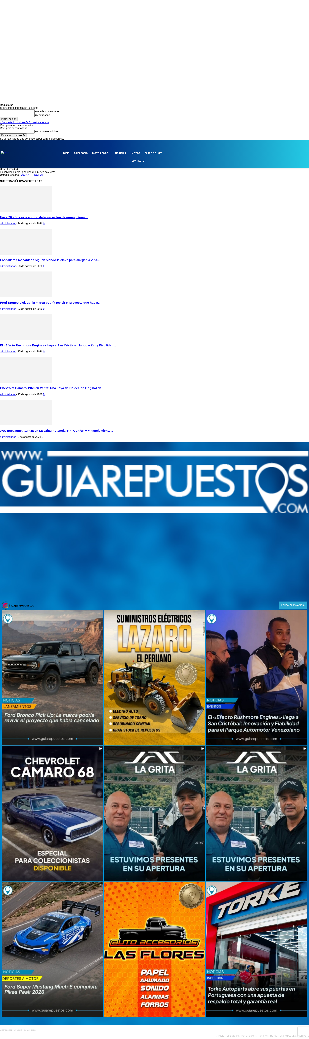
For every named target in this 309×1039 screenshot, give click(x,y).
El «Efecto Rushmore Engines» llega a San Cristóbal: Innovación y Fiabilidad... (58, 345)
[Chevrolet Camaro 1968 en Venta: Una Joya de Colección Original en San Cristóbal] (26, 381)
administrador (8, 223)
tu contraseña (42, 115)
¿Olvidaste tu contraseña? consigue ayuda (24, 122)
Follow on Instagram (292, 605)
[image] (154, 482)
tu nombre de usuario (47, 111)
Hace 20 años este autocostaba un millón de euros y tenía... (44, 217)
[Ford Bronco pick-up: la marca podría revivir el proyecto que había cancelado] (26, 296)
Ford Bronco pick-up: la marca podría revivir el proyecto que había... (50, 302)
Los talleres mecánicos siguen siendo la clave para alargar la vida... (50, 260)
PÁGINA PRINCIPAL (31, 175)
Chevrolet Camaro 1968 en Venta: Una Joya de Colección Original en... (52, 388)
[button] (52, 677)
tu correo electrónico (46, 131)
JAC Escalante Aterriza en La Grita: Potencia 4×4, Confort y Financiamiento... (56, 430)
